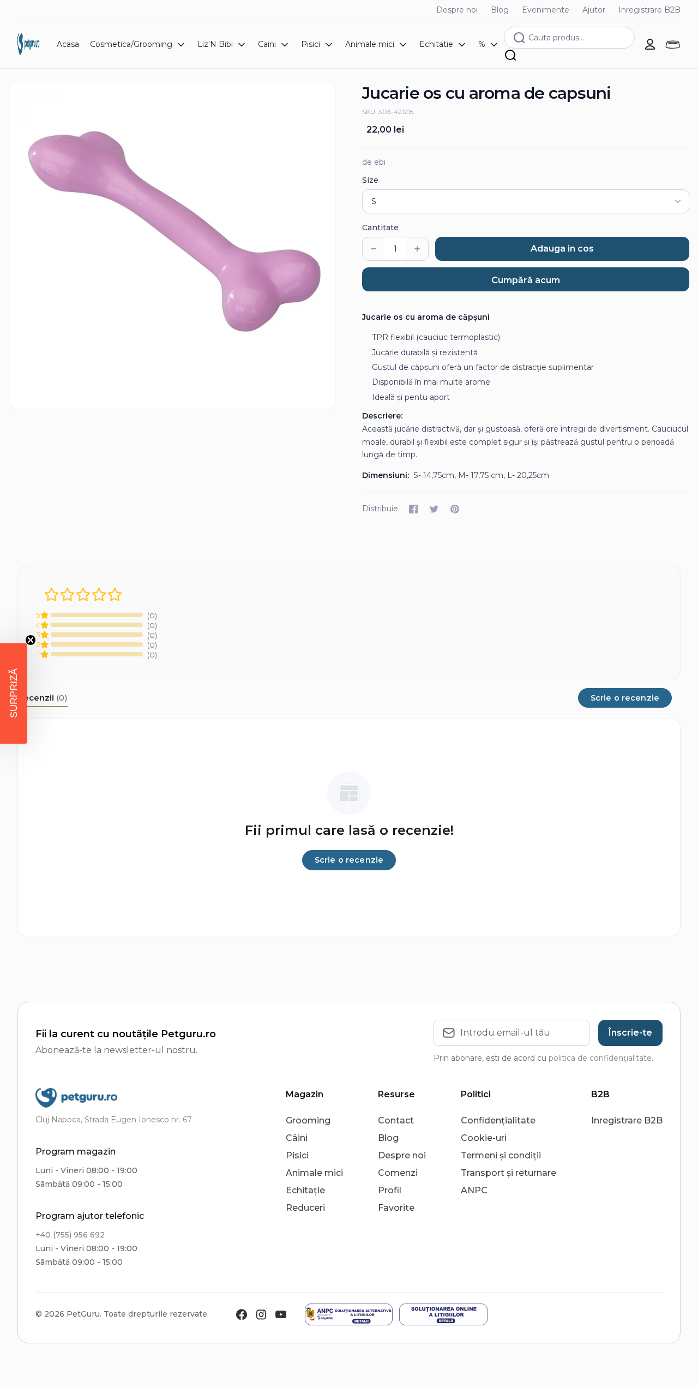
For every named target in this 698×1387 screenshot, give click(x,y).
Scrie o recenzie (625, 698)
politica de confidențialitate (600, 1058)
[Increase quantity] (417, 248)
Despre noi (457, 10)
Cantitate (380, 227)
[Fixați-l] (455, 509)
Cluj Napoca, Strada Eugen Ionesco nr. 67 (113, 1120)
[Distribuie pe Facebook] (413, 509)
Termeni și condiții (501, 1155)
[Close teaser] (30, 640)
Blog (500, 10)
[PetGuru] (28, 44)
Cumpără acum (525, 280)
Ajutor (593, 10)
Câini (297, 1138)
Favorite (396, 1208)
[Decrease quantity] (373, 248)
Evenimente (545, 10)
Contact (396, 1120)
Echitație (305, 1190)
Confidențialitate (498, 1120)
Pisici (297, 1155)
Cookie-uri (484, 1138)
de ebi (374, 162)
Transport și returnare (508, 1173)
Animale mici (314, 1173)
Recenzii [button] (42, 697)
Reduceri (305, 1208)
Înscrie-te (630, 1032)
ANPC (474, 1190)
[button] (13, 693)
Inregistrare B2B (649, 10)
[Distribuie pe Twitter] (434, 509)
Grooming (308, 1120)
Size (370, 180)
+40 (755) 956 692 (70, 1235)
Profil (389, 1190)
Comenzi (398, 1173)
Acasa (68, 44)
